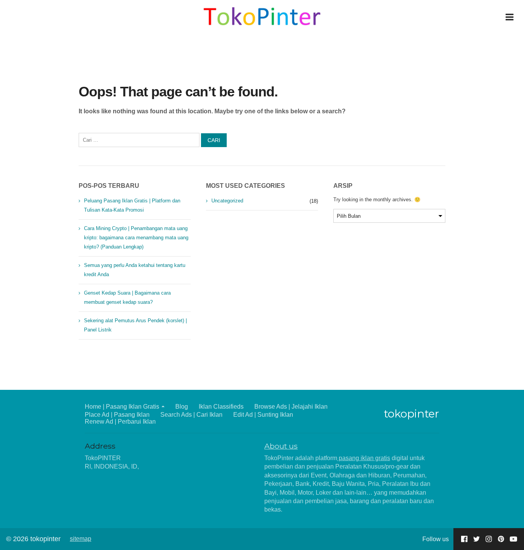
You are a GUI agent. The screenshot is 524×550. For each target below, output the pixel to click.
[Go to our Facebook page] (464, 539)
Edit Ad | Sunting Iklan (263, 414)
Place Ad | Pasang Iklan (117, 414)
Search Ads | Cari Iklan (191, 414)
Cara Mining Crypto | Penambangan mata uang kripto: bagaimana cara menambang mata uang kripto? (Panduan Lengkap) (136, 237)
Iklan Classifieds (221, 406)
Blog (181, 406)
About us (281, 446)
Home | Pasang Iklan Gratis (122, 406)
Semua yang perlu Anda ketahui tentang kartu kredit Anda (134, 269)
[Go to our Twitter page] (476, 539)
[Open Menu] (509, 17)
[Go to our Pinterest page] (501, 539)
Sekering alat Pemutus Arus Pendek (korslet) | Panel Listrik (135, 325)
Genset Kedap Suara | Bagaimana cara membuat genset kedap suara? (127, 297)
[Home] (262, 17)
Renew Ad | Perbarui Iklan (120, 421)
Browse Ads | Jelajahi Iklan (291, 406)
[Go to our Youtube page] (513, 539)
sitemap (80, 538)
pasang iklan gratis (363, 458)
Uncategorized (227, 201)
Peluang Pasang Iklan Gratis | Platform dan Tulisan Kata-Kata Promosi (132, 205)
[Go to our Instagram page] (489, 539)
